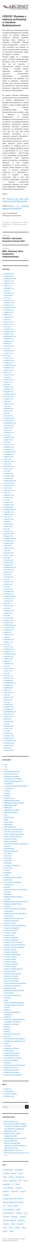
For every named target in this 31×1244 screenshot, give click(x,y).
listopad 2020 (8, 420)
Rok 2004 (7, 1036)
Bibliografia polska (10, 805)
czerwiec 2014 (9, 606)
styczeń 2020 (8, 444)
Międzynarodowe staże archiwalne (16, 901)
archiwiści (6, 1173)
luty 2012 (7, 673)
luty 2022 (7, 384)
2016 (5, 769)
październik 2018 (10, 481)
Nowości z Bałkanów (11, 937)
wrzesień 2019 (9, 454)
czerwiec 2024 (9, 317)
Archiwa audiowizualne (12, 771)
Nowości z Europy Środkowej (14, 947)
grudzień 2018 (9, 476)
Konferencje (8, 880)
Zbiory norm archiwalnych (13, 1075)
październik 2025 (10, 278)
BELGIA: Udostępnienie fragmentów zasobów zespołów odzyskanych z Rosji (15, 1145)
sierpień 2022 (8, 370)
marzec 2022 (8, 382)
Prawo (6, 1000)
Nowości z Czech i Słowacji (13, 942)
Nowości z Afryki (10, 923)
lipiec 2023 (7, 343)
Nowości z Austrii (10, 933)
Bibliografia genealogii (12, 800)
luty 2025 (7, 298)
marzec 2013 (8, 642)
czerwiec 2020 (9, 432)
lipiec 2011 (7, 690)
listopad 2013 (8, 623)
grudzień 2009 (9, 736)
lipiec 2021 (7, 401)
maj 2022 (7, 377)
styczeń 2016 (8, 560)
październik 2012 (10, 654)
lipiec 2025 (8, 286)
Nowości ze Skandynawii (12, 974)
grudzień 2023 (9, 331)
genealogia (6, 1184)
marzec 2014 (8, 613)
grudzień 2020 (9, 418)
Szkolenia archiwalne (11, 1055)
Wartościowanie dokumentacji (14, 1065)
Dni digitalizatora (10, 827)
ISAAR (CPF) (8, 868)
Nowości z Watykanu (11, 964)
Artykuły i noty (9, 798)
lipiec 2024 (8, 314)
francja (26, 1181)
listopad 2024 (8, 305)
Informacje (8, 856)
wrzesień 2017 (9, 512)
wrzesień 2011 (9, 685)
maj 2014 (7, 608)
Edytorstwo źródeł (10, 839)
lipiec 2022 (8, 372)
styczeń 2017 (8, 531)
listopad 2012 (8, 651)
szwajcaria (21, 1220)
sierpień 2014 (8, 601)
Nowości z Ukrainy (10, 962)
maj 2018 (7, 493)
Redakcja (7, 1027)
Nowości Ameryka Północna (13, 918)
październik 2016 (10, 538)
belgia (5, 1177)
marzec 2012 (8, 671)
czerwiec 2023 (9, 346)
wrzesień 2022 (9, 367)
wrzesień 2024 (9, 310)
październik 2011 (10, 683)
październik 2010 (10, 712)
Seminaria (7, 1046)
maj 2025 (7, 290)
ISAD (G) (7, 870)
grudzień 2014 (9, 591)
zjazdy (11, 1231)
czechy (14, 224)
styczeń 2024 (8, 329)
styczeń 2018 (8, 502)
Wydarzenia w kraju (11, 1067)
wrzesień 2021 (9, 396)
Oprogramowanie (10, 988)
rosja (25, 1213)
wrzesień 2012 (9, 656)
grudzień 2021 (9, 389)
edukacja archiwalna (22, 224)
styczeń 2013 (8, 647)
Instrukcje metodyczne (12, 865)
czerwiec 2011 (8, 692)
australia (13, 1173)
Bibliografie (8, 808)
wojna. (5, 1227)
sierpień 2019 (8, 456)
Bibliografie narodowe (11, 810)
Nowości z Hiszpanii (11, 952)
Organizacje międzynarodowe (14, 990)
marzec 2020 (8, 440)
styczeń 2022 (8, 387)
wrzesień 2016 (9, 541)
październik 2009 (10, 740)
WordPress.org (9, 1096)
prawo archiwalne (8, 1213)
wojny (11, 1227)
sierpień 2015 (8, 572)
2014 (5, 764)
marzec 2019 (8, 468)
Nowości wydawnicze (11, 921)
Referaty (7, 1029)
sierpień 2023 (8, 341)
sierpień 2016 (8, 543)
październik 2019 (10, 452)
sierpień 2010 (8, 716)
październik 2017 (10, 509)
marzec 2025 (8, 295)
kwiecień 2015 (9, 582)
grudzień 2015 (9, 562)
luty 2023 (7, 355)
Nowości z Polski (10, 959)
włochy (5, 1231)
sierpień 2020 (8, 428)
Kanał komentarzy (10, 1094)
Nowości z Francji (10, 950)
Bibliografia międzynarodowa (14, 803)
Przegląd (7, 1010)
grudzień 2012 (9, 649)
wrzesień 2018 (9, 483)
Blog (5, 815)
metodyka (6, 1195)
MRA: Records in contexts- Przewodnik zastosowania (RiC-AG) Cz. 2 (16, 1153)
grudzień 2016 (9, 533)
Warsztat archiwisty (11, 1060)
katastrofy (6, 1191)
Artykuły (7, 791)
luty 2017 (7, 529)
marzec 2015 (8, 584)
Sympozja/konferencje (12, 1053)
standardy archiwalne (9, 1220)
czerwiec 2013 (8, 635)
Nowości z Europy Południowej (14, 945)
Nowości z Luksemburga (12, 954)
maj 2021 (7, 406)
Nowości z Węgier (10, 966)
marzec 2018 (8, 497)
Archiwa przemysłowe (11, 776)
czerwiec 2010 (9, 721)
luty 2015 (7, 586)
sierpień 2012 (8, 659)
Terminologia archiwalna (12, 1058)
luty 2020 (7, 442)
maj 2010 (7, 724)
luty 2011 (7, 702)
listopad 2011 (8, 680)
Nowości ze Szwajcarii (11, 978)
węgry (24, 1227)
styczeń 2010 (8, 733)
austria (20, 1173)
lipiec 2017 (7, 517)
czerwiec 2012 (9, 663)
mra (4, 1206)
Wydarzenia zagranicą (11, 1070)
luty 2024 (7, 327)
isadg (17, 1184)
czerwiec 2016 (9, 548)
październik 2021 (10, 394)
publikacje (19, 1213)
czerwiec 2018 (9, 490)
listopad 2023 (8, 334)
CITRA (6, 820)
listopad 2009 (9, 738)
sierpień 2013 (8, 630)
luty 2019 (7, 471)
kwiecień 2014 (9, 610)
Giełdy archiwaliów (10, 841)
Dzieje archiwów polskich (12, 836)
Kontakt (7, 887)
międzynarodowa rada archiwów (13, 1199)
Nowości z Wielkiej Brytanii (13, 969)
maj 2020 (7, 435)
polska (16, 1206)
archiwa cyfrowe (8, 1170)
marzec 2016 (8, 555)
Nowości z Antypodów (11, 928)
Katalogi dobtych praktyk (13, 877)
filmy (20, 1181)
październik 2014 (10, 596)
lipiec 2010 (7, 719)
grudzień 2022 (9, 360)
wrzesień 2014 (9, 598)
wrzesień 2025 (9, 281)
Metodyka (7, 894)
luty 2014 (7, 615)
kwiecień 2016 (9, 553)
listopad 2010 (8, 709)
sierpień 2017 (8, 514)
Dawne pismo (8, 822)
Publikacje (7, 1017)
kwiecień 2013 (9, 639)
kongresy (23, 1191)
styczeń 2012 (8, 675)
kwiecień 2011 (8, 697)
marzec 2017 (8, 526)
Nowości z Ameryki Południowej (15, 925)
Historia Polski (9, 848)
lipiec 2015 (7, 574)
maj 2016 (7, 550)
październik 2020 (10, 423)
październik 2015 (10, 567)
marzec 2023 (8, 353)
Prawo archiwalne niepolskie (14, 1002)
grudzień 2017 (9, 505)
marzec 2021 (8, 411)
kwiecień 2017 (9, 524)
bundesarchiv (20, 1177)
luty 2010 (7, 731)
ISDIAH (6, 875)
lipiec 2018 (7, 488)
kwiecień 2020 (9, 437)
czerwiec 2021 (9, 404)
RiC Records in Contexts (12, 1034)
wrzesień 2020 (9, 425)
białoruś (11, 1177)
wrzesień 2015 (9, 570)
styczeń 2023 (8, 358)
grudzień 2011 (9, 678)
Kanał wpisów (9, 1091)
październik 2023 (10, 336)
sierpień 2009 (9, 745)
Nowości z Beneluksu (11, 940)
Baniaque (7, 222)
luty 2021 (7, 413)
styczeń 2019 (8, 473)
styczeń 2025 (8, 300)
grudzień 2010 (9, 707)
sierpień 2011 (8, 687)
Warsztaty (7, 1063)
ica (13, 1184)
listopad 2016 (8, 536)
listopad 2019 (8, 449)
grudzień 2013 (9, 620)
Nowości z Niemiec (10, 957)
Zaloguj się (7, 1089)
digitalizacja (13, 1181)
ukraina (13, 1224)
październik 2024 (10, 307)
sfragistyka (14, 1217)
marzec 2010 (8, 728)
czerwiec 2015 (9, 577)
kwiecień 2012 (9, 668)
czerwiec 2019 (9, 461)
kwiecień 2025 (9, 293)
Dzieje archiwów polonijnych (14, 834)
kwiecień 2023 (9, 351)
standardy (23, 1217)
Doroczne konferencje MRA (13, 829)
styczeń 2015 (8, 589)
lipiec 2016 (7, 546)
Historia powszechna (11, 851)
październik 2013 (10, 625)
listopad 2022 (8, 363)
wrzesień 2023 (9, 339)
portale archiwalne (8, 1209)
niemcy (9, 1206)
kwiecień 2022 (9, 379)
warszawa (20, 1224)
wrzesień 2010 (9, 714)
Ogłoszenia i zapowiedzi (12, 986)
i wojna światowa (8, 1188)
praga (18, 1209)
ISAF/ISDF (7, 873)
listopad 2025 (8, 276)
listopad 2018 (8, 478)
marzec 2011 (8, 700)
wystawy (4, 226)
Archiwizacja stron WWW (12, 779)
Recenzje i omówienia (11, 1024)
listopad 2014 (8, 594)
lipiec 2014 (7, 603)
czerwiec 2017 (8, 519)
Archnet (4, 1239)
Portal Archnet (9, 993)
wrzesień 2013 (9, 627)
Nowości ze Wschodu (11, 981)
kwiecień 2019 (9, 466)
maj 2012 (7, 666)
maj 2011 (7, 695)
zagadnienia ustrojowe (12, 1072)
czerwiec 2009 (9, 750)
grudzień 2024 (9, 302)
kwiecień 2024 (9, 322)
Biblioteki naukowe (10, 812)
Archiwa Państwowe (11, 774)
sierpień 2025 (8, 283)
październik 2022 (10, 365)
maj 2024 (7, 319)
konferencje (14, 1191)
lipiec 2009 (8, 748)
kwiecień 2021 (9, 408)
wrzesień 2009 (9, 743)
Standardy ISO (9, 1051)
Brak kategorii (9, 817)
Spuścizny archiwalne (11, 1048)
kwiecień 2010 (9, 726)
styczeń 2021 (8, 416)
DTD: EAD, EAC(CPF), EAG (13, 832)
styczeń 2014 (8, 618)
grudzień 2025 (9, 274)
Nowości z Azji (9, 935)
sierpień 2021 (8, 399)
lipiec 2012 (7, 661)
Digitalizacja (8, 824)
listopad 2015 (8, 565)
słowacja (6, 1224)
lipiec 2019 (7, 459)
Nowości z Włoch (10, 971)
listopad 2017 (8, 507)
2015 (5, 767)
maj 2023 (7, 348)
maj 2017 (7, 521)
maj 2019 (7, 464)
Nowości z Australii (10, 930)
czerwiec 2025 (9, 288)
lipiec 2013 (7, 632)
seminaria (6, 1217)
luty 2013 (7, 644)
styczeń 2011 (8, 704)
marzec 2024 (8, 324)
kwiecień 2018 (9, 495)
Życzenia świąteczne (11, 1121)
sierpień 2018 (8, 485)
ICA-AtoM (7, 853)
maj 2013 (7, 637)
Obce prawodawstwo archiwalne (15, 983)
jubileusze (19, 1188)
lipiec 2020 (8, 430)
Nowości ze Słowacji (11, 976)
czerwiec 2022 (9, 375)
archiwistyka (19, 1170)
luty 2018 (7, 500)
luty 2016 (7, 558)
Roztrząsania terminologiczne (14, 1039)
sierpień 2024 (8, 312)
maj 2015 (7, 579)
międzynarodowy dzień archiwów (13, 1202)
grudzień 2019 (9, 447)
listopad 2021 (8, 391)
